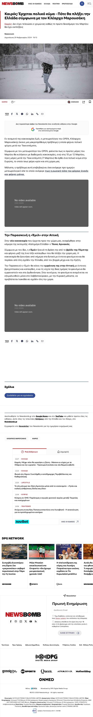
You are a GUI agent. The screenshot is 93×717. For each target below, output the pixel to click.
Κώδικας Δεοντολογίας (51, 645)
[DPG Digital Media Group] (46, 658)
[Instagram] (20, 621)
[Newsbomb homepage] (13, 3)
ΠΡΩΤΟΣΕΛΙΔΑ (67, 4)
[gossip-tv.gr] (9, 671)
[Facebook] (11, 621)
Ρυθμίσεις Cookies (69, 645)
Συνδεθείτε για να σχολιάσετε (20, 395)
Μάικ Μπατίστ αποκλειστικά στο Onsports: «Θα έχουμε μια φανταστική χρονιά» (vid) (40, 568)
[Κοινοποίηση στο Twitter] (17, 114)
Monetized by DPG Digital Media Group (54, 688)
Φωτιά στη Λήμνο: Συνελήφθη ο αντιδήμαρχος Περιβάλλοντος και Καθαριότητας (43, 475)
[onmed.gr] (46, 679)
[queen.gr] (46, 671)
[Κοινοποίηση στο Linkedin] (32, 114)
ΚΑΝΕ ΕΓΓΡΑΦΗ (67, 633)
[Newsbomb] (23, 615)
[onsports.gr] (28, 671)
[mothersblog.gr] (83, 671)
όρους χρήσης (61, 618)
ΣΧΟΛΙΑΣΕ (75, 102)
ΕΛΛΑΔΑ (47, 4)
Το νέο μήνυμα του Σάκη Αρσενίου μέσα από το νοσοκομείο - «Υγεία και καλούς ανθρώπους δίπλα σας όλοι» (46, 487)
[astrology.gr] (65, 671)
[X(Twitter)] (25, 621)
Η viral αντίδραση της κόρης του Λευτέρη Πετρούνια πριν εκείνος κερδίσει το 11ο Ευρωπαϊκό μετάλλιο (68, 568)
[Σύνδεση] (82, 3)
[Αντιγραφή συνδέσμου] (84, 102)
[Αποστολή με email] (42, 114)
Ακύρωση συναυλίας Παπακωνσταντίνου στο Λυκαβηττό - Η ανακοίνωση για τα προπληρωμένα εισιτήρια (46, 511)
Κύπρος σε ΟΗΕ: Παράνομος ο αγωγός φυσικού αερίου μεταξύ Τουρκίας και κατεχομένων (46, 499)
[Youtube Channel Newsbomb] (30, 621)
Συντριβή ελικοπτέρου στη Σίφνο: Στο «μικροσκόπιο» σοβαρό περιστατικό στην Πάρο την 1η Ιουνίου (13, 568)
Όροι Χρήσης (17, 645)
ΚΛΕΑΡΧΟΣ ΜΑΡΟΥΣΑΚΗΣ (16, 438)
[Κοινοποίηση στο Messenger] (22, 114)
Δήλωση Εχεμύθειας (32, 645)
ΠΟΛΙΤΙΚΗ (56, 4)
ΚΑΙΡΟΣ (4, 102)
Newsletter (24, 426)
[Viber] (15, 621)
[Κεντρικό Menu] (89, 3)
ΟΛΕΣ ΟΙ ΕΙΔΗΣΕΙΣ (35, 4)
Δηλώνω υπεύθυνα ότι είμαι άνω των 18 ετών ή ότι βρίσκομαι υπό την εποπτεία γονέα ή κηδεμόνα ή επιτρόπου (69, 624)
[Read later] (90, 102)
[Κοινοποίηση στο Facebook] (12, 114)
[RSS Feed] (35, 621)
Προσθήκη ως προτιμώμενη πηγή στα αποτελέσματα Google (48, 130)
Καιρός (8, 24)
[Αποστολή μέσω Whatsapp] (27, 114)
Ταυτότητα (5, 645)
